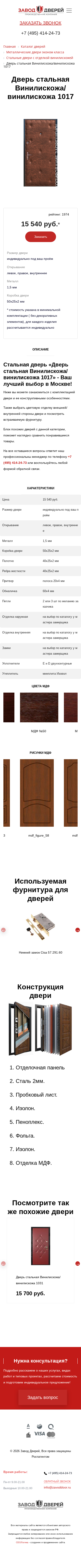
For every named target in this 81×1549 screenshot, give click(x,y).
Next (77, 930)
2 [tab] (37, 959)
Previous (3, 930)
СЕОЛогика (22, 1542)
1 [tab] (30, 959)
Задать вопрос (42, 1397)
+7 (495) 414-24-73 (40, 33)
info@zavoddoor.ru (57, 1487)
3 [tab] (44, 959)
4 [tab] (50, 959)
